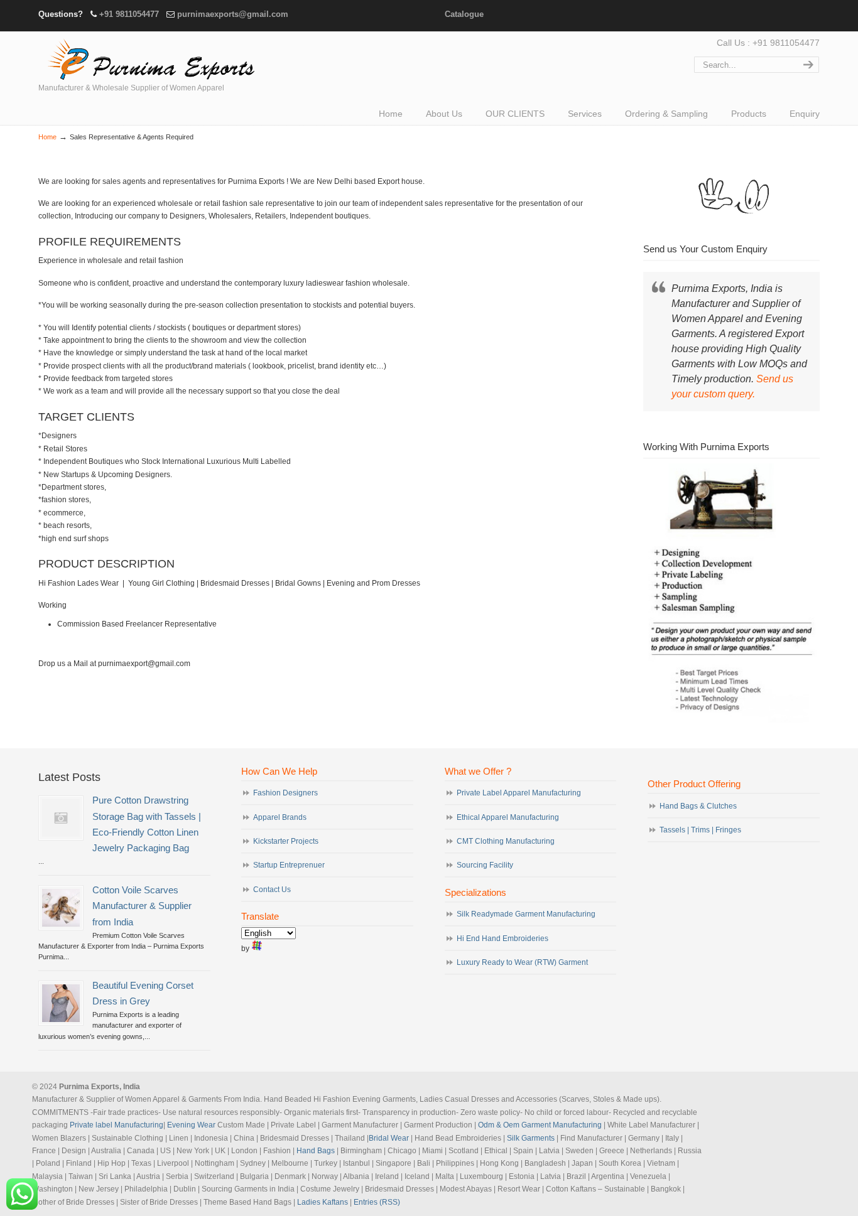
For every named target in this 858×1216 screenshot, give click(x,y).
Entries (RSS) (377, 1202)
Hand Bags (315, 1150)
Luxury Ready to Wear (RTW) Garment (522, 962)
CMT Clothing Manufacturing (506, 841)
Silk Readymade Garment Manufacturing (526, 914)
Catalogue (464, 14)
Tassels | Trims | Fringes (700, 830)
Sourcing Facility (485, 865)
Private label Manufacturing (116, 1125)
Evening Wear (191, 1125)
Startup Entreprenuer (289, 865)
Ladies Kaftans (322, 1202)
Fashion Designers (285, 792)
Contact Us (272, 889)
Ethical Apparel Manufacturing (508, 817)
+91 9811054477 (129, 14)
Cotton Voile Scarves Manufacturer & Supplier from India (142, 906)
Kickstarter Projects (285, 841)
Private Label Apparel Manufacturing (519, 792)
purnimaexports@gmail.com (232, 14)
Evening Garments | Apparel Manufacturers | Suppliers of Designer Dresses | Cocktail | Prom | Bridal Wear (148, 57)
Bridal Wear (389, 1138)
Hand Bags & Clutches (698, 806)
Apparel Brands (280, 817)
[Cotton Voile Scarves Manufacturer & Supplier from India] (61, 908)
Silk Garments (531, 1138)
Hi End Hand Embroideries (502, 938)
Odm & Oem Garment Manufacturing (540, 1125)
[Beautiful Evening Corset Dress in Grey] (61, 1003)
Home (47, 137)
